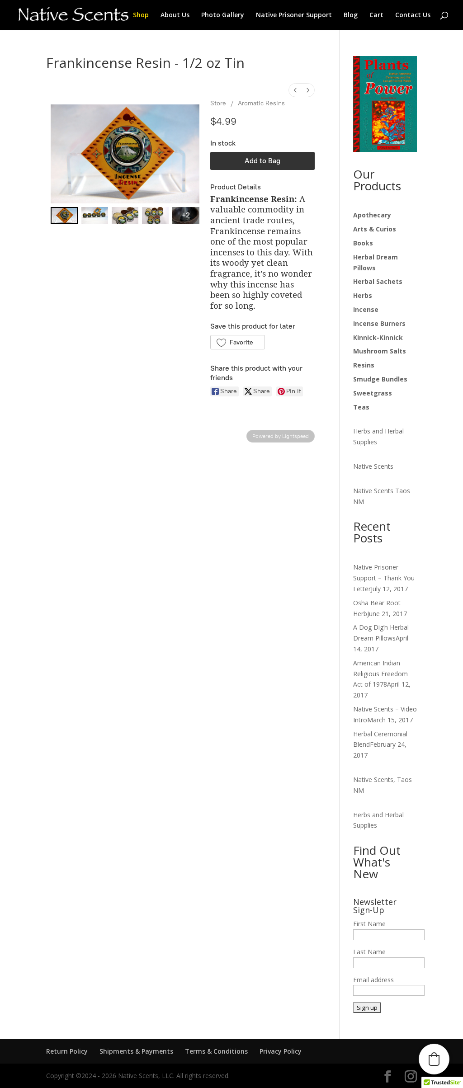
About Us (175, 15)
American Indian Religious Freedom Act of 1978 (380, 674)
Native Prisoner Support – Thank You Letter (384, 578)
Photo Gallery (222, 15)
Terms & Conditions (216, 1051)
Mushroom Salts (379, 351)
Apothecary (372, 215)
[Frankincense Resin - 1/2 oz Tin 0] (64, 215)
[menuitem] (295, 90)
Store (218, 103)
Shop (141, 15)
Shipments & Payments (136, 1051)
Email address (373, 979)
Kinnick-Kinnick (378, 337)
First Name (369, 923)
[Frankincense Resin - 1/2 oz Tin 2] (125, 215)
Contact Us (412, 15)
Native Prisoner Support (294, 15)
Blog (351, 15)
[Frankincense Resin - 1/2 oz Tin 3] (155, 215)
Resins (363, 365)
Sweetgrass (372, 393)
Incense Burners (379, 323)
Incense (365, 309)
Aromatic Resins (261, 103)
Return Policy (67, 1051)
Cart (376, 15)
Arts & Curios (374, 229)
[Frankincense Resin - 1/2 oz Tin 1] (94, 215)
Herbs (362, 295)
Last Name (369, 951)
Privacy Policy (281, 1051)
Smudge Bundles (380, 379)
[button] (237, 342)
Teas (361, 407)
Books (363, 243)
